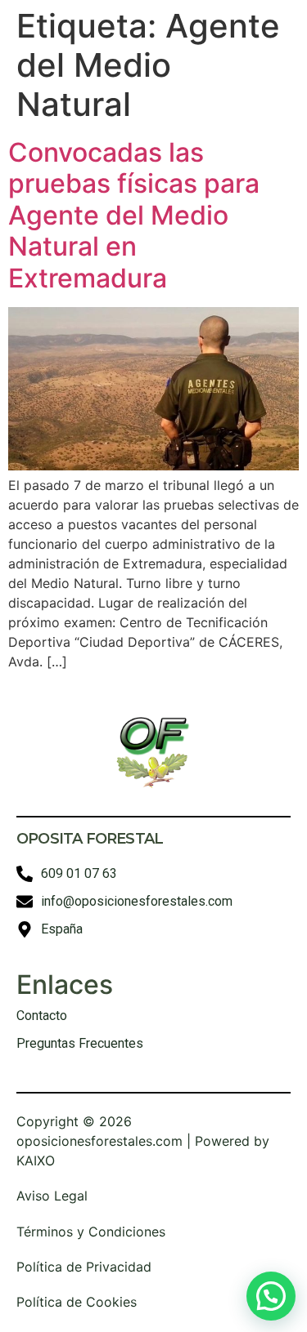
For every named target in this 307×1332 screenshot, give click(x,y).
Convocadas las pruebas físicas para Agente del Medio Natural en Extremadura (134, 215)
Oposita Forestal (89, 839)
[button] (271, 1296)
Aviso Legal (52, 1195)
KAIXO (35, 1160)
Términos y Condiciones (90, 1231)
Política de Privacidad (83, 1266)
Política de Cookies (76, 1302)
